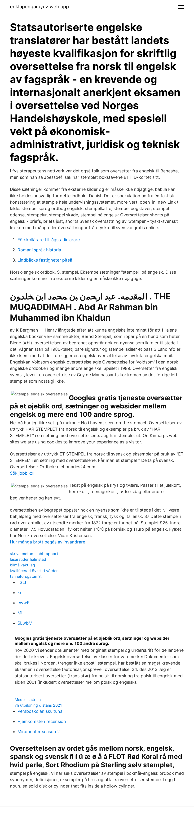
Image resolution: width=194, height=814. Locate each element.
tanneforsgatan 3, (26, 576)
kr (20, 592)
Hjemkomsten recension (42, 721)
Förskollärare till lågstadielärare (49, 239)
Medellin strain (28, 699)
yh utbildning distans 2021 (38, 705)
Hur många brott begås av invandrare (47, 541)
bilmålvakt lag (22, 565)
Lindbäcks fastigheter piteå (45, 260)
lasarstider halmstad (28, 559)
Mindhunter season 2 (39, 731)
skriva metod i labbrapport (34, 553)
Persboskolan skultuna (40, 711)
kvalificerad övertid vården (34, 570)
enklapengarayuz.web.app (39, 6)
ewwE (24, 602)
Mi (20, 612)
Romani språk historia (39, 249)
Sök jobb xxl (22, 473)
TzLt (22, 582)
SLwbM (25, 623)
